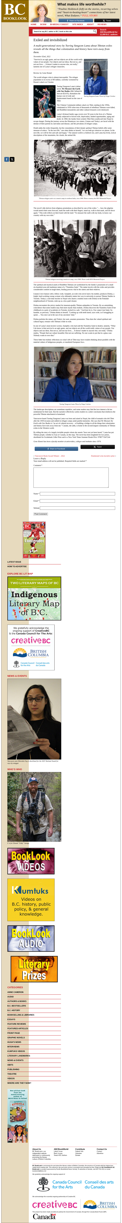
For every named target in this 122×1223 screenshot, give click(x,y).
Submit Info (79, 1151)
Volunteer (78, 1153)
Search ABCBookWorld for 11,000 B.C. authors (108, 32)
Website (36, 508)
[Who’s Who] (34, 841)
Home (33, 24)
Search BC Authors (60, 1155)
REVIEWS (102, 24)
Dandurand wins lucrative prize (103, 456)
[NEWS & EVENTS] (34, 759)
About (90, 24)
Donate (77, 1155)
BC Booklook (15, 11)
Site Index (77, 24)
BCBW (43, 24)
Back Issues (58, 1153)
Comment (37, 465)
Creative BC (71, 1196)
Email (36, 501)
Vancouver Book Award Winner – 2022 (50, 456)
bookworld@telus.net (39, 1171)
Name (36, 494)
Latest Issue (58, 1151)
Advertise (100, 1153)
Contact (99, 1151)
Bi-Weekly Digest (59, 24)
